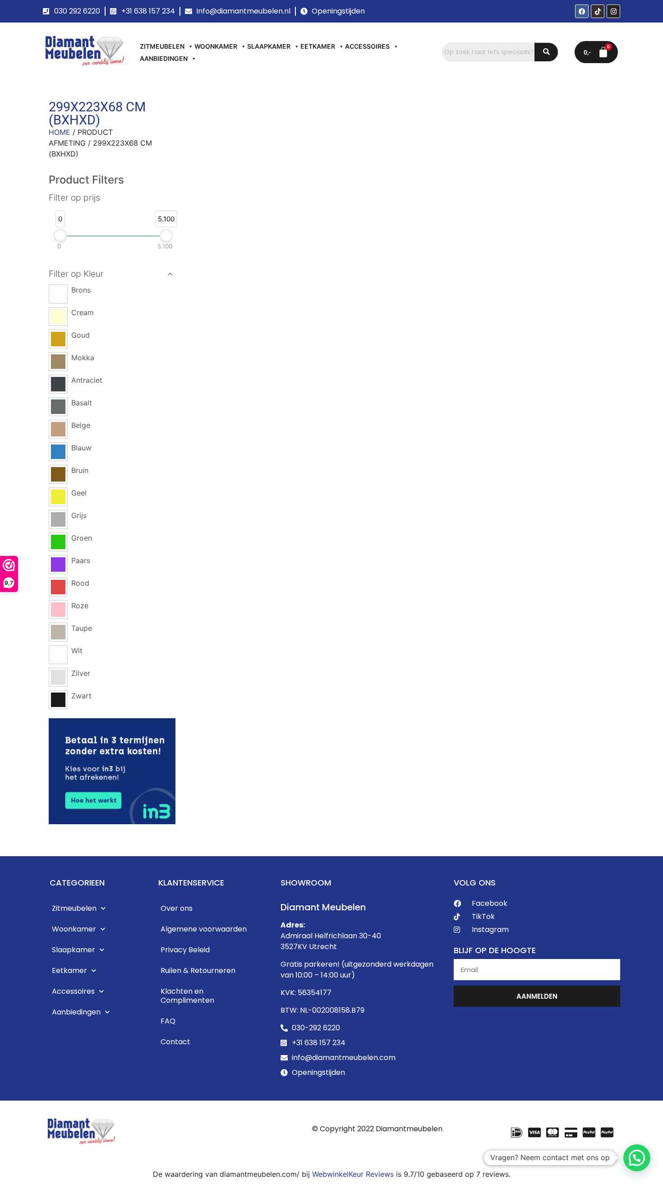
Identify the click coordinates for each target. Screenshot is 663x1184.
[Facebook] (582, 11)
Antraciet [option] (86, 380)
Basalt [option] (81, 402)
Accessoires (367, 46)
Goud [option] (80, 335)
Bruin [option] (79, 470)
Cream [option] (82, 312)
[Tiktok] (597, 11)
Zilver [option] (80, 673)
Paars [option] (80, 560)
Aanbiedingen (164, 58)
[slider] (60, 235)
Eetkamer (317, 46)
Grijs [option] (79, 515)
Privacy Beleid (185, 950)
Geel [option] (79, 492)
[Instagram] (613, 11)
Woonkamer (215, 46)
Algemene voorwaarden (204, 929)
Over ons (177, 908)
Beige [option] (80, 425)
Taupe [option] (81, 628)
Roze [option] (79, 605)
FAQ (168, 1021)
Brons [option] (81, 289)
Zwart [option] (81, 695)
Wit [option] (77, 650)
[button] (112, 274)
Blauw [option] (81, 447)
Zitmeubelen (162, 46)
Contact (175, 1042)
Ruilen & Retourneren (198, 970)
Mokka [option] (82, 357)
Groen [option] (81, 537)
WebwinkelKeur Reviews (353, 1174)
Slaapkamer (268, 46)
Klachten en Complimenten (187, 995)
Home (59, 132)
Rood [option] (80, 582)
